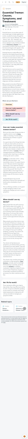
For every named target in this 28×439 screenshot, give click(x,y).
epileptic (11, 266)
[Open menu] (6, 2)
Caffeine (5, 158)
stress (19, 134)
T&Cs (4, 322)
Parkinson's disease (12, 44)
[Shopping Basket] (13, 2)
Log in (17, 2)
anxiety (16, 150)
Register (24, 2)
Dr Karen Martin (14, 24)
